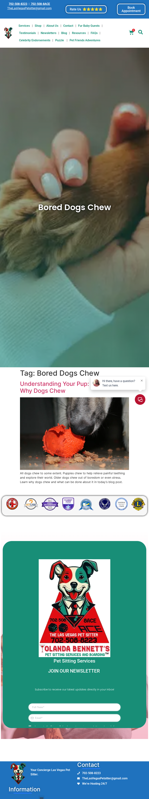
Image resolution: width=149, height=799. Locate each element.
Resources (79, 33)
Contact (68, 25)
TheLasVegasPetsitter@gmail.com (29, 8)
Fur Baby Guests (89, 25)
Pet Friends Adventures (85, 40)
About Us (52, 25)
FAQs (94, 33)
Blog (64, 33)
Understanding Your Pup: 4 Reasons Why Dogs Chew (69, 387)
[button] (140, 33)
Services (24, 25)
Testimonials (27, 33)
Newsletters (48, 33)
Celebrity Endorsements (34, 40)
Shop (38, 25)
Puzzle (60, 40)
